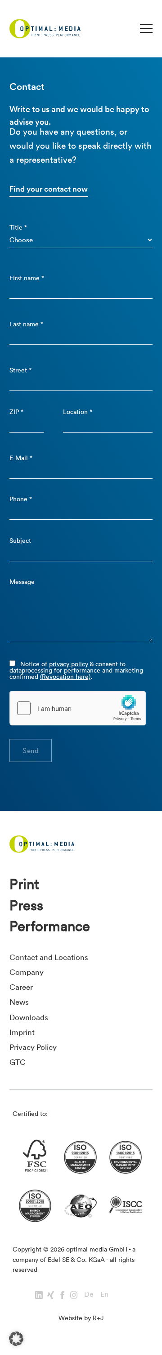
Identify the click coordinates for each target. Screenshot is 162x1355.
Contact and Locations (48, 957)
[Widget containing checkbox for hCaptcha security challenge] (78, 708)
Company (26, 972)
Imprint (22, 1032)
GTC (17, 1062)
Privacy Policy (33, 1047)
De (89, 1294)
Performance (49, 926)
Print (24, 884)
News (19, 1002)
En (104, 1294)
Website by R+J (81, 1318)
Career (21, 987)
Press (26, 905)
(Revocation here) (65, 677)
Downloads (28, 1017)
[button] (16, 1338)
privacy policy (68, 664)
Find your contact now (48, 189)
